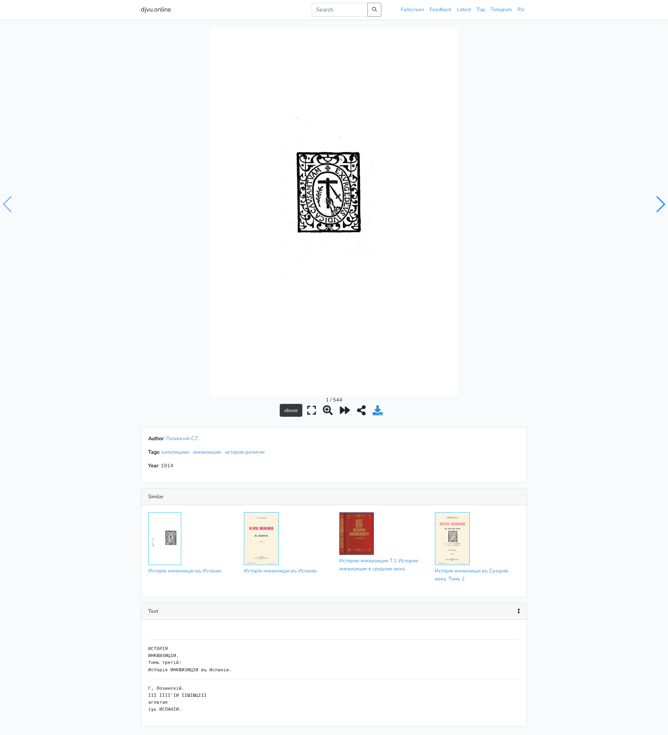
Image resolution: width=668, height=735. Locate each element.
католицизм (176, 451)
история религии (246, 451)
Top (481, 9)
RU (520, 9)
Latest (464, 9)
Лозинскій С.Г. (182, 438)
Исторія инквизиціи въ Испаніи (184, 570)
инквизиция (208, 451)
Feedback (440, 9)
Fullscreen (412, 9)
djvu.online (156, 9)
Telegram (501, 9)
